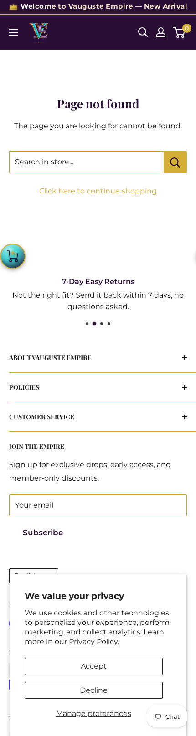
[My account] (160, 32)
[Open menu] (13, 32)
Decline (94, 690)
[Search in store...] (175, 162)
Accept (94, 666)
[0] (179, 32)
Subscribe (43, 532)
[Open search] (143, 32)
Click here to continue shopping (98, 191)
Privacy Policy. (94, 641)
